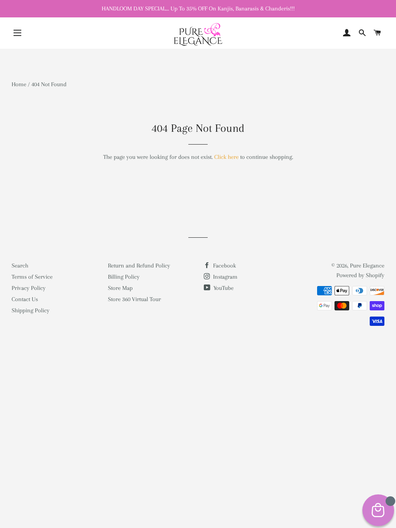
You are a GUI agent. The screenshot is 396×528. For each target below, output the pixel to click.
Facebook (224, 265)
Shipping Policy (31, 310)
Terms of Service (32, 276)
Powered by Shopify (360, 275)
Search (20, 265)
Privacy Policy (29, 287)
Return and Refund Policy (139, 265)
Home (19, 84)
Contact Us (25, 299)
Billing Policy (124, 276)
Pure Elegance (367, 265)
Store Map (120, 287)
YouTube (223, 287)
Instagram (224, 276)
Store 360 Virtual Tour (134, 299)
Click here (226, 156)
